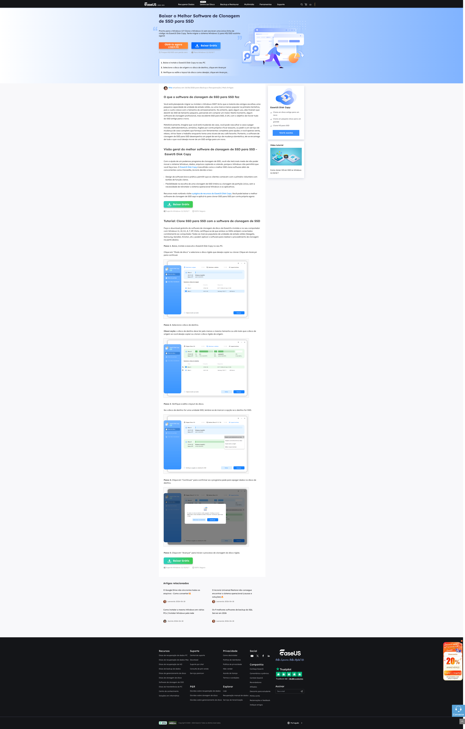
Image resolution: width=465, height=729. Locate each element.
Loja (225, 691)
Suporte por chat (197, 664)
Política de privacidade (232, 664)
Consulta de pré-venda (199, 669)
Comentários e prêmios (259, 673)
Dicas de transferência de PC (170, 687)
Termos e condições (231, 678)
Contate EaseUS (256, 678)
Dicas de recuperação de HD (170, 664)
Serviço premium (197, 673)
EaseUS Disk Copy (188, 167)
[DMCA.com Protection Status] (173, 723)
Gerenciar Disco (207, 4)
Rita (170, 87)
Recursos (164, 650)
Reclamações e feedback (260, 700)
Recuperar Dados (186, 4)
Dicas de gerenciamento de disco (172, 673)
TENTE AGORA (286, 133)
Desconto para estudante (260, 691)
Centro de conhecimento (169, 691)
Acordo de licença (230, 673)
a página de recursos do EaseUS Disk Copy (211, 193)
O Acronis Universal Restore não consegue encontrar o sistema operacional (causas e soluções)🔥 (232, 593)
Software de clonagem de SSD (171, 682)
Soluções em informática (169, 696)
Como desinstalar (230, 655)
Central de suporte (197, 655)
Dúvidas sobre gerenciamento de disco (206, 700)
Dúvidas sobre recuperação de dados (205, 691)
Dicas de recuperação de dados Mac (174, 660)
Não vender (228, 669)
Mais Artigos (227, 87)
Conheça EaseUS (257, 669)
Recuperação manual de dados (235, 695)
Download (194, 660)
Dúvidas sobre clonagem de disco (204, 695)
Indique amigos (256, 705)
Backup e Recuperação (210, 87)
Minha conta (255, 696)
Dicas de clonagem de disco (170, 678)
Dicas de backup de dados (170, 669)
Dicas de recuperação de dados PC (173, 655)
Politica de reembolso (232, 660)
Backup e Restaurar (229, 4)
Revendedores (255, 682)
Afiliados (253, 687)
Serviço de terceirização (233, 700)
